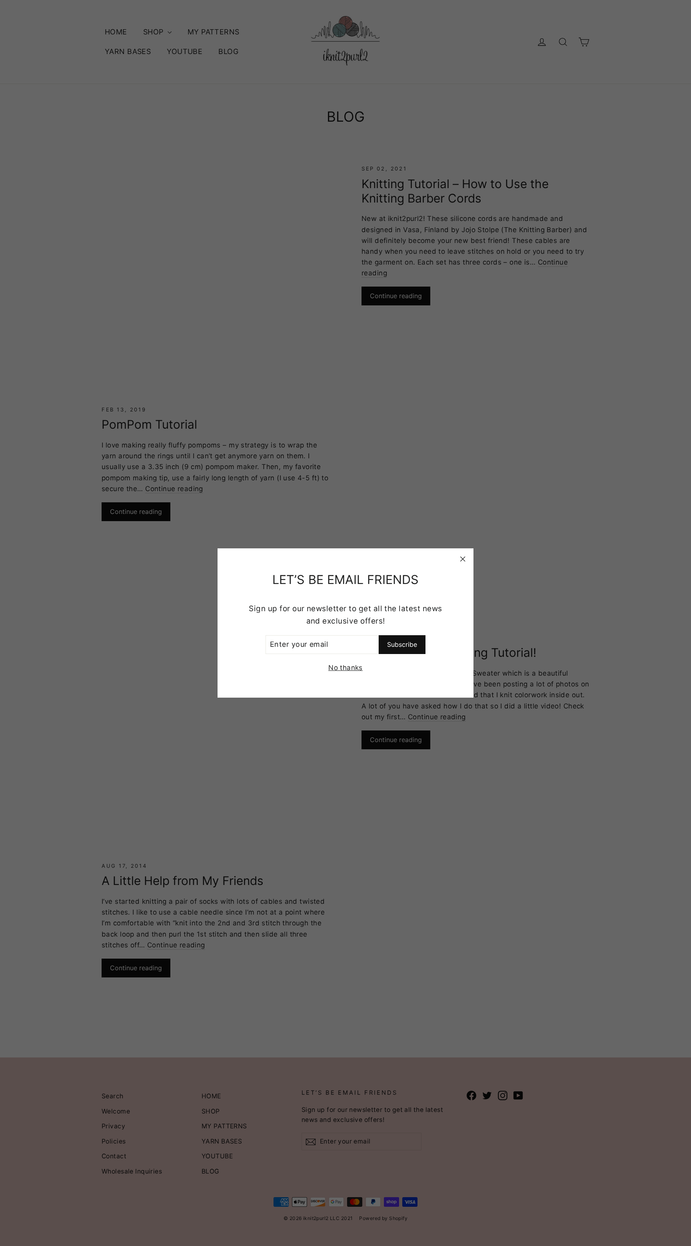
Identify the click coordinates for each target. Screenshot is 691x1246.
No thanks (345, 668)
